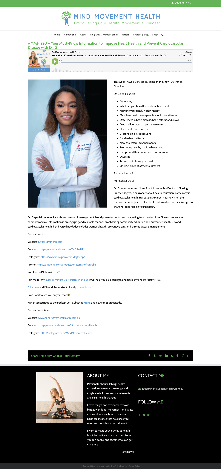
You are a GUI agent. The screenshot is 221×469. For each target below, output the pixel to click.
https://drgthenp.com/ (50, 241)
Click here (33, 287)
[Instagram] (148, 415)
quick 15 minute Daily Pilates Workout (66, 279)
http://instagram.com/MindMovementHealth (66, 333)
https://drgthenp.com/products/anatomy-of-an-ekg (66, 264)
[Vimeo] (144, 415)
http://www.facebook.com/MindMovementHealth (68, 325)
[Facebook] (139, 415)
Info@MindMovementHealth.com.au (162, 388)
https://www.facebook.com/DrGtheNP (62, 249)
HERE (87, 302)
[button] (162, 34)
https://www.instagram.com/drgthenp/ (63, 257)
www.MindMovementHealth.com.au (59, 317)
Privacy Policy (134, 466)
